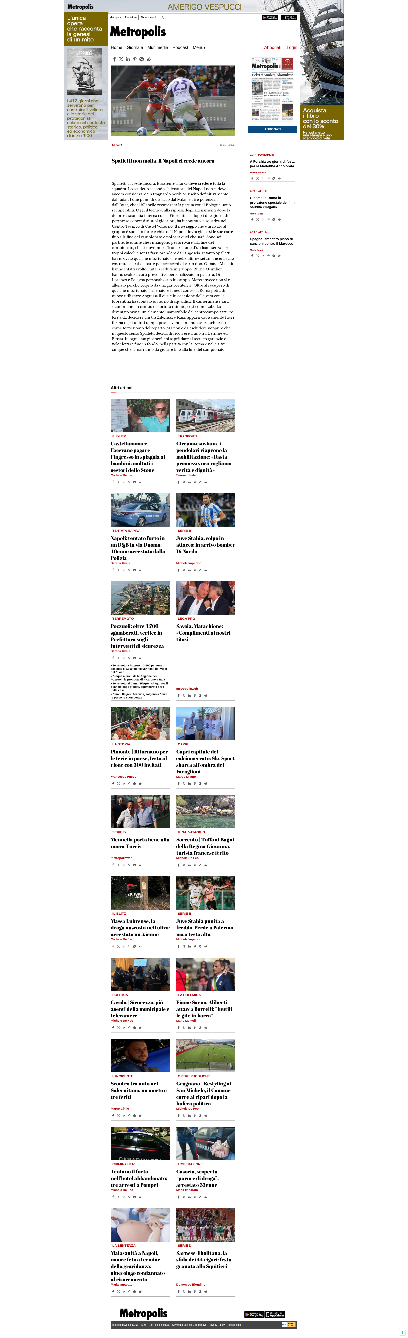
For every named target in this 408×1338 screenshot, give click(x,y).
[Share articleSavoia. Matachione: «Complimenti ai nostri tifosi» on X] (184, 695)
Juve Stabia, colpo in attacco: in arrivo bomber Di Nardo (205, 544)
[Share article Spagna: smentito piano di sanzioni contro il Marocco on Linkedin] (263, 255)
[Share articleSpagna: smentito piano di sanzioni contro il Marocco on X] (258, 255)
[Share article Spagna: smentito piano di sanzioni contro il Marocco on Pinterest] (269, 255)
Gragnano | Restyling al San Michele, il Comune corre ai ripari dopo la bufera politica (203, 1093)
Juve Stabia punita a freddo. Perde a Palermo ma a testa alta (204, 927)
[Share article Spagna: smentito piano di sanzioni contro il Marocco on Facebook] (253, 255)
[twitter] (121, 59)
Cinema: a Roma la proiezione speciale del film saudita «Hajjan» (272, 202)
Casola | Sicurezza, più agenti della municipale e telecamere (140, 1009)
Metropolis (115, 17)
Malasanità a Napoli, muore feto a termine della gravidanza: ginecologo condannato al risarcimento (138, 1266)
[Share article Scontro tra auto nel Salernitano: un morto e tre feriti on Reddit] (140, 1115)
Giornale (135, 47)
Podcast (180, 47)
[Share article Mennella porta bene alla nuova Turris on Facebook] (113, 865)
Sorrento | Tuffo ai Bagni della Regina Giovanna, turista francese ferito (205, 846)
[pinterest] (135, 59)
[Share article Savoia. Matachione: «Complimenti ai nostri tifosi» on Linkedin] (190, 695)
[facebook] (114, 59)
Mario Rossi (256, 213)
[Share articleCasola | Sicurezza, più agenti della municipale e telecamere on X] (119, 1027)
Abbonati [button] (272, 129)
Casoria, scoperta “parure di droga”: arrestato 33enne (197, 1178)
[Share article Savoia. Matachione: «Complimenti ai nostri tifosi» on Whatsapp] (201, 695)
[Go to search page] (163, 17)
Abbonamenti (148, 17)
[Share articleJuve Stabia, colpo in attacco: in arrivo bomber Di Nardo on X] (184, 570)
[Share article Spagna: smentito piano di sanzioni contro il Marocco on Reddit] (280, 255)
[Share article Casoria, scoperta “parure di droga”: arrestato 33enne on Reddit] (206, 1197)
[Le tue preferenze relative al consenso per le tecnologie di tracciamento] (402, 1332)
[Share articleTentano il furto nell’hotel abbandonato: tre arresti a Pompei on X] (119, 1197)
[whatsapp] (141, 59)
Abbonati (272, 47)
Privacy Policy (217, 1324)
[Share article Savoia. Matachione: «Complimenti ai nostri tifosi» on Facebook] (179, 695)
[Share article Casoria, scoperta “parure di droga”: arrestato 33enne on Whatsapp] (201, 1197)
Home (116, 47)
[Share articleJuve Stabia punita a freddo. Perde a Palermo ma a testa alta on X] (184, 946)
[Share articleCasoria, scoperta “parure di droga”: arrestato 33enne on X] (184, 1197)
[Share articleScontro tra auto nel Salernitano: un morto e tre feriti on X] (119, 1115)
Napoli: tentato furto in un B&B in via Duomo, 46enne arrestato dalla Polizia (138, 547)
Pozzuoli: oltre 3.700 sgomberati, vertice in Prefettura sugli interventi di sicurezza (137, 635)
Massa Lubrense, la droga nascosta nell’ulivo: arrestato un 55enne (140, 927)
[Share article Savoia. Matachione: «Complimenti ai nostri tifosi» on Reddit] (206, 695)
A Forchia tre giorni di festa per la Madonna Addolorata (272, 164)
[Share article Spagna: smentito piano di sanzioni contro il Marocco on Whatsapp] (274, 255)
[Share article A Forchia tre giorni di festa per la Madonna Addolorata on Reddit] (280, 178)
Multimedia (157, 47)
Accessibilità (234, 1324)
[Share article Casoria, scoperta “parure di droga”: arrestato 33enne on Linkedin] (190, 1197)
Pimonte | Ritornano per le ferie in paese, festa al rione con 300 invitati (139, 758)
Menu (198, 47)
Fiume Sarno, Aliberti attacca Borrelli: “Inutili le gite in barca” (204, 1009)
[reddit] (149, 59)
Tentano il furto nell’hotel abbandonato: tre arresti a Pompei (139, 1178)
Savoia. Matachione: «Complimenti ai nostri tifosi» (203, 632)
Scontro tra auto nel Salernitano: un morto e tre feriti (139, 1090)
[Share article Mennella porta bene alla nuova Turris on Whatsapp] (135, 865)
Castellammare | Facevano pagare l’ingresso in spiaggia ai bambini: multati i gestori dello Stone (138, 456)
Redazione (131, 17)
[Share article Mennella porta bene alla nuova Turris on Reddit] (140, 865)
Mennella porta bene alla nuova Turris (140, 843)
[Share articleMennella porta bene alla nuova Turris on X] (119, 865)
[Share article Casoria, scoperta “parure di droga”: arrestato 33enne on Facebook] (179, 1197)
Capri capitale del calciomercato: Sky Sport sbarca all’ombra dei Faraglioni (205, 761)
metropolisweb (187, 688)
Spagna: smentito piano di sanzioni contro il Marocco (271, 241)
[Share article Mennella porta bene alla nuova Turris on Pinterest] (130, 865)
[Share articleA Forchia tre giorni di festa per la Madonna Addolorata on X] (258, 178)
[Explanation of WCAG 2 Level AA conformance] (289, 1326)
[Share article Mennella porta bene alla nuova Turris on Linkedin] (124, 865)
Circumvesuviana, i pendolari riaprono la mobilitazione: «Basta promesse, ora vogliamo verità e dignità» (203, 456)
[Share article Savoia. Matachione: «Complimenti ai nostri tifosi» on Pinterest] (195, 695)
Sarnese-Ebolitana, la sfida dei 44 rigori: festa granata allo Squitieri (203, 1259)
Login (292, 47)
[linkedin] (128, 59)
